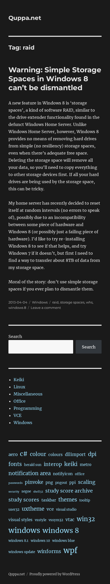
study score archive (69, 491)
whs (89, 302)
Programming (28, 408)
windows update (21, 552)
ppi (72, 482)
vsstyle (40, 520)
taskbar (48, 500)
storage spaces (72, 302)
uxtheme (33, 509)
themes (67, 499)
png (49, 482)
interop (53, 464)
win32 (86, 519)
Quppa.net (24, 17)
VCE (17, 415)
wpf (70, 550)
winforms (49, 551)
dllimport (75, 454)
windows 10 (40, 541)
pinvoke (34, 482)
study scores (23, 500)
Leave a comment (46, 308)
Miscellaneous (28, 393)
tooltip (84, 500)
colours (55, 454)
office (79, 474)
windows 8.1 (18, 541)
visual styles (20, 519)
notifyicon (63, 473)
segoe (26, 491)
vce (50, 509)
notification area (29, 473)
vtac (69, 519)
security (13, 491)
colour (38, 454)
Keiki (19, 379)
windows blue (63, 541)
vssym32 (56, 520)
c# (24, 454)
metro (85, 464)
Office (20, 401)
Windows (40, 302)
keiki (71, 464)
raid (55, 302)
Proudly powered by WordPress (54, 574)
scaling (86, 482)
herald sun (32, 465)
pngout (61, 483)
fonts (15, 464)
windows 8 (17, 308)
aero (13, 454)
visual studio (66, 509)
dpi (92, 454)
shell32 (38, 491)
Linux (19, 386)
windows (24, 530)
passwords (15, 483)
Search (15, 336)
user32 (13, 509)
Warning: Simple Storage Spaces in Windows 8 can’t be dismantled (54, 78)
